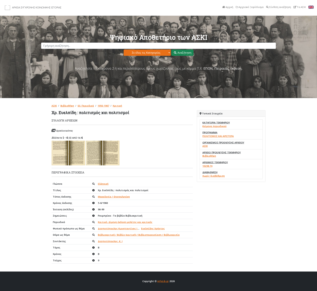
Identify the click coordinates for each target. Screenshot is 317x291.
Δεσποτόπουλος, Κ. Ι (110, 241)
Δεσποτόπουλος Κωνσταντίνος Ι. (118, 228)
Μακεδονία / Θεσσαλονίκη (114, 196)
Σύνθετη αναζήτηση (279, 7)
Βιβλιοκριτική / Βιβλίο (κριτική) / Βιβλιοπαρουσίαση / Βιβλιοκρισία (139, 234)
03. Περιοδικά (86, 105)
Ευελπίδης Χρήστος (153, 228)
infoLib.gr (163, 281)
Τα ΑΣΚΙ (301, 7)
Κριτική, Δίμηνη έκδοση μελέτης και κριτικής (125, 222)
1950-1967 (103, 105)
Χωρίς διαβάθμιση (213, 175)
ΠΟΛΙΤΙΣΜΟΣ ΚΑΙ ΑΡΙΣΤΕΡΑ (218, 136)
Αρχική (229, 7)
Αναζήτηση (184, 52)
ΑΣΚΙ (54, 105)
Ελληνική (103, 183)
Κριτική (117, 105)
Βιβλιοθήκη (67, 105)
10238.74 (207, 166)
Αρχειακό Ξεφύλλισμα (251, 7)
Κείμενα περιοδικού (214, 126)
